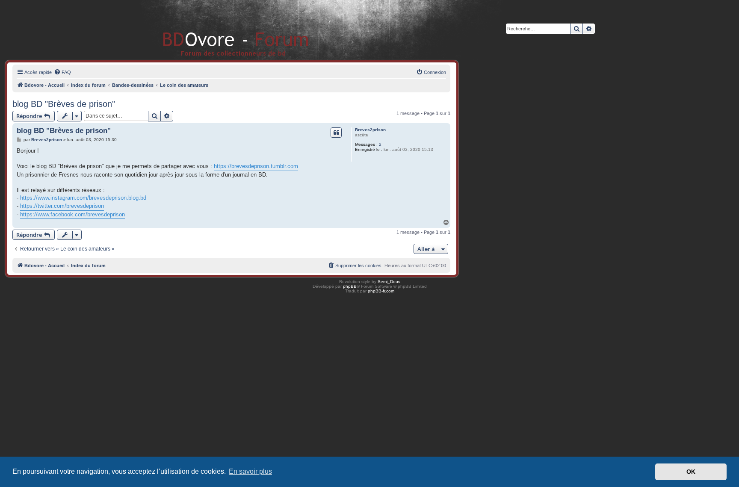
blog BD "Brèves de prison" (63, 104)
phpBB (350, 286)
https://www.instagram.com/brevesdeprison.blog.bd (83, 198)
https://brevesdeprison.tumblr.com (256, 166)
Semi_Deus (389, 281)
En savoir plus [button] (250, 471)
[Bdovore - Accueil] (223, 29)
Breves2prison (370, 129)
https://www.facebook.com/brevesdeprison (72, 214)
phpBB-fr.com (381, 291)
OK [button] (690, 471)
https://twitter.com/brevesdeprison (62, 206)
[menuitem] (62, 72)
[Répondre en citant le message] (336, 132)
